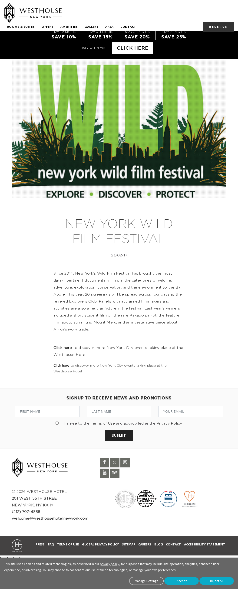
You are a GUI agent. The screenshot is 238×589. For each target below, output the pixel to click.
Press (40, 544)
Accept (182, 581)
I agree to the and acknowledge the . (123, 423)
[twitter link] (114, 462)
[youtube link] (104, 473)
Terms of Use (103, 423)
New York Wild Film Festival (119, 231)
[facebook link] (104, 462)
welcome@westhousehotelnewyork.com (50, 518)
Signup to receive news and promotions (119, 398)
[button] (218, 26)
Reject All (216, 581)
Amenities (69, 26)
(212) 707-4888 (26, 512)
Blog (158, 544)
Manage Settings (146, 581)
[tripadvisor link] (114, 473)
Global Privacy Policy (100, 544)
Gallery (91, 26)
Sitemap (128, 544)
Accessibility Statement (204, 544)
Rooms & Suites (21, 26)
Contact (128, 26)
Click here (62, 348)
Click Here (132, 48)
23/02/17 (119, 255)
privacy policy (109, 564)
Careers (144, 544)
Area (109, 26)
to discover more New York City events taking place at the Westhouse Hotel (110, 368)
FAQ (51, 544)
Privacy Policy (169, 423)
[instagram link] (125, 462)
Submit (119, 435)
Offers (47, 26)
